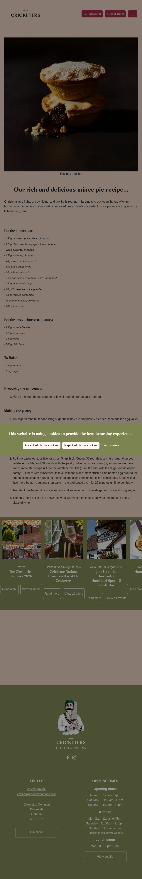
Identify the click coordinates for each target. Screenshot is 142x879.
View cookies (110, 445)
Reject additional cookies (80, 445)
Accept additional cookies (41, 445)
